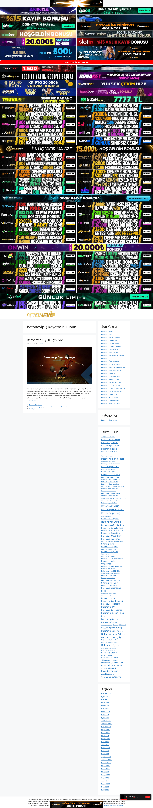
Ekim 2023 (105, 751)
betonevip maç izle (109, 551)
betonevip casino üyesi (106, 498)
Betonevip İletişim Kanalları (110, 376)
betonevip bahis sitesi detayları (108, 461)
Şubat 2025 (105, 706)
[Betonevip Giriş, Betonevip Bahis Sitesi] (41, 314)
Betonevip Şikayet (109, 653)
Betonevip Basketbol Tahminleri (112, 355)
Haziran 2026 (106, 694)
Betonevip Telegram (110, 604)
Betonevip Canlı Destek (109, 482)
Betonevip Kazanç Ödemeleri (111, 382)
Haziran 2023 (106, 763)
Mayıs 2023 (105, 766)
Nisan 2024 (105, 733)
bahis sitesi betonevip (110, 439)
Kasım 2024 (105, 712)
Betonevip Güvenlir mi (111, 536)
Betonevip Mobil (107, 558)
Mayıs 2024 (105, 730)
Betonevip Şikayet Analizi (110, 379)
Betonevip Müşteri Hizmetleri (111, 566)
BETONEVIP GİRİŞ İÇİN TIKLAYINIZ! (76, 62)
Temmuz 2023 (106, 760)
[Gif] (76, 149)
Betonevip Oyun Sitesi (109, 575)
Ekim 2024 (105, 715)
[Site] (38, 108)
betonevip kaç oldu (109, 546)
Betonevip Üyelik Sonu (109, 394)
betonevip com (119, 498)
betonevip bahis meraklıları (109, 451)
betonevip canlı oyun (107, 486)
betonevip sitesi (108, 598)
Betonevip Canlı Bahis (110, 474)
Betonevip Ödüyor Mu (109, 640)
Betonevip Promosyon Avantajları (113, 367)
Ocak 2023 (105, 778)
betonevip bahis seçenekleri (109, 456)
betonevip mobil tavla (118, 558)
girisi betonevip (117, 662)
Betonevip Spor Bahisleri (112, 601)
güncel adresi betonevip (111, 665)
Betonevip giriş (110, 505)
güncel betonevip (108, 668)
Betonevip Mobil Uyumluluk (111, 364)
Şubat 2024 (105, 739)
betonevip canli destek (108, 469)
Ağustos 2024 (106, 721)
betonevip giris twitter (109, 503)
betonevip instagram (110, 539)
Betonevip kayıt (107, 544)
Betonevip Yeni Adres (112, 631)
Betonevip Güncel (111, 521)
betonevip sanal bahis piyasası (108, 595)
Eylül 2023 (105, 754)
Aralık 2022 (105, 781)
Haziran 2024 (106, 727)
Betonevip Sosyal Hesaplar (110, 337)
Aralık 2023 (105, 745)
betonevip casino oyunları (108, 491)
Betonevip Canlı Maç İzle (110, 484)
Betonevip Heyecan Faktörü (111, 403)
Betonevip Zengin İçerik (109, 349)
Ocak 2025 (105, 709)
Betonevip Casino (119, 486)
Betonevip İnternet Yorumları (111, 385)
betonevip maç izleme (107, 554)
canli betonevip (106, 655)
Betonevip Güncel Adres (112, 525)
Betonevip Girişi (111, 513)
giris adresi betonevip (110, 660)
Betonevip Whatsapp (112, 627)
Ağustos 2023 (106, 757)
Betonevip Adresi (107, 331)
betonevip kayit (118, 541)
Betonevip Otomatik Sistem (111, 346)
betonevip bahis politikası (107, 454)
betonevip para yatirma (108, 578)
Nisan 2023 (105, 769)
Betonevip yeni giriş (111, 637)
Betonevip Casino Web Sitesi (109, 495)
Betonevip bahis (109, 449)
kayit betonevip (109, 671)
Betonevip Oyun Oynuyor (45, 340)
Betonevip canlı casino (110, 477)
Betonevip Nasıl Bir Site (110, 571)
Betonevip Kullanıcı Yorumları (109, 549)
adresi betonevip (108, 437)
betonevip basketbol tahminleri (110, 464)
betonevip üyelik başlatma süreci (108, 648)
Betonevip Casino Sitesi (110, 493)
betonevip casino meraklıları (109, 488)
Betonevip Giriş (106, 334)
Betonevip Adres (109, 442)
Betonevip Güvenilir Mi (111, 533)
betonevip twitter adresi (106, 625)
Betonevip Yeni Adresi (67, 407)
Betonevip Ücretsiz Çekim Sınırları (113, 388)
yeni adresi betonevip (111, 677)
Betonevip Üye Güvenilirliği (110, 361)
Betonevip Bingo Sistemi (109, 397)
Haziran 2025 (106, 700)
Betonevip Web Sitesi (119, 625)
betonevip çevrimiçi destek (109, 642)
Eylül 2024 (105, 718)
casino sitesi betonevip (109, 657)
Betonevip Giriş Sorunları (110, 352)
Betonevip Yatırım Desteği (110, 343)
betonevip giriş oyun (105, 516)
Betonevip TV (108, 607)
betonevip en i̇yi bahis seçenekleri (109, 500)
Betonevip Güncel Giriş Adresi (112, 530)
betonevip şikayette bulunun (52, 407)
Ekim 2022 (105, 787)
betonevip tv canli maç (111, 610)
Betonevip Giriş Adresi (35, 405)
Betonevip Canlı (108, 472)
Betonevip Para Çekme (110, 583)
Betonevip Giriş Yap (110, 519)
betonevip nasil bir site (108, 568)
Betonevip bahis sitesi (112, 458)
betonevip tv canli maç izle (112, 614)
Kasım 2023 (105, 748)
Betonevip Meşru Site (108, 373)
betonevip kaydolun (107, 541)
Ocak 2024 (105, 742)
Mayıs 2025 (105, 703)
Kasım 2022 (105, 784)
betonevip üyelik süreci (108, 650)
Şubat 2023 (105, 775)
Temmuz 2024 (106, 724)
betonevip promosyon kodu (111, 589)
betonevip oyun (117, 573)
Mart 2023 (105, 772)
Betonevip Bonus (110, 466)
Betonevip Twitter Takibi (109, 340)
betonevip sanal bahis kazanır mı (108, 593)
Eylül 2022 (105, 790)
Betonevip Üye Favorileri (110, 400)
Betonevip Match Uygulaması (111, 391)
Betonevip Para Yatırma (110, 580)
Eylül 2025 (105, 697)
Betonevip (104, 358)
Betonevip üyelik (110, 645)
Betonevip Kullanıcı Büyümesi (111, 370)
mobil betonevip (107, 674)
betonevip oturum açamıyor (107, 573)
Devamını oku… (32, 400)
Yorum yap (32, 408)
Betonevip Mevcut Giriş (108, 556)
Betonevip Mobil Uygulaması (108, 562)
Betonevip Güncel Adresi (112, 528)
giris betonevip (105, 662)
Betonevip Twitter (109, 622)
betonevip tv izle (109, 619)
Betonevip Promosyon (109, 585)
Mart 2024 (105, 736)
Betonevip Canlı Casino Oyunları (110, 479)
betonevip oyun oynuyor (36, 407)
